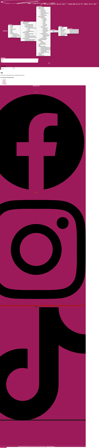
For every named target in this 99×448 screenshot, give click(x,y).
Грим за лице (43, 17)
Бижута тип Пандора (14, 33)
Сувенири (53, 29)
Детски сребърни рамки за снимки (30, 37)
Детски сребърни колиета (29, 25)
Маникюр (40, 40)
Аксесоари (40, 54)
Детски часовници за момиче (30, 39)
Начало (4, 79)
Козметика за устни (44, 33)
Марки (60, 26)
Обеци (11, 31)
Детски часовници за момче (29, 40)
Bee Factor (62, 27)
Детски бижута (25, 23)
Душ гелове (43, 9)
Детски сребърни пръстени (29, 31)
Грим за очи (43, 26)
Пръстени (11, 32)
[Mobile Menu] (0, 64)
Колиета (11, 30)
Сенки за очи (45, 31)
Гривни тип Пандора (16, 34)
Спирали (44, 32)
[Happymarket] (49, 4)
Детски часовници (26, 38)
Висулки (11, 26)
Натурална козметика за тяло (45, 49)
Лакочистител (43, 42)
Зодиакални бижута (13, 37)
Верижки (11, 25)
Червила (44, 37)
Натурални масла (44, 50)
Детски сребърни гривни (29, 24)
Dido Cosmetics (63, 29)
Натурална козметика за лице (45, 48)
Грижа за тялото (41, 8)
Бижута (10, 24)
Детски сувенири (26, 32)
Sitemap (4, 82)
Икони (54, 30)
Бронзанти (45, 18)
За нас (4, 80)
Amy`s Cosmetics (63, 33)
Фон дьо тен (45, 24)
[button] (2, 57)
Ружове (44, 23)
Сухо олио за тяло (44, 15)
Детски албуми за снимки (29, 33)
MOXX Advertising (50, 446)
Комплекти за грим (44, 38)
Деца (22, 21)
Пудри (44, 22)
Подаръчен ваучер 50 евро (74, 30)
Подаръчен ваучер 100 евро (74, 33)
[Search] (1, 61)
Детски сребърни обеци (29, 26)
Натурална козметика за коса (45, 47)
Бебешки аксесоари (26, 22)
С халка (29, 30)
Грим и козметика (42, 16)
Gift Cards (70, 28)
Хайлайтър (45, 25)
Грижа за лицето (41, 7)
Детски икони (27, 34)
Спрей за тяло (43, 14)
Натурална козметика (42, 46)
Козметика (39, 6)
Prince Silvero (63, 30)
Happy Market (63, 35)
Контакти (5, 83)
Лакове (42, 41)
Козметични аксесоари (42, 39)
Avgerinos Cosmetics (64, 34)
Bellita (62, 28)
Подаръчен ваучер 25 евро (74, 29)
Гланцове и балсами (46, 34)
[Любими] (49, 63)
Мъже (39, 45)
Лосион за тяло (43, 10)
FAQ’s (4, 81)
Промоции (5, 30)
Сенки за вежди (45, 30)
